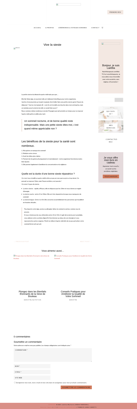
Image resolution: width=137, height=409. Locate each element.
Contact (95, 27)
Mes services (110, 126)
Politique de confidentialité (66, 407)
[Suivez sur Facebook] (19, 11)
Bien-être (28, 300)
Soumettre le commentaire (76, 387)
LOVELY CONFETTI (91, 407)
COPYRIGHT (52, 404)
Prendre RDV (115, 12)
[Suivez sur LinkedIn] (24, 11)
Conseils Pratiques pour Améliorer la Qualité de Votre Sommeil (73, 294)
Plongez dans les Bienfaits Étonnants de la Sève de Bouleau (32, 294)
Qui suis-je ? (110, 112)
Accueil (37, 27)
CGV (55, 407)
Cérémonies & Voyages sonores (72, 27)
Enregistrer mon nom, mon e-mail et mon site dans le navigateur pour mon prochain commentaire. (51, 383)
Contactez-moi (111, 140)
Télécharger (110, 176)
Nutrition (36, 300)
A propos (49, 27)
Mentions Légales (46, 407)
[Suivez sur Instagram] (15, 11)
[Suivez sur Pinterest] (112, 87)
